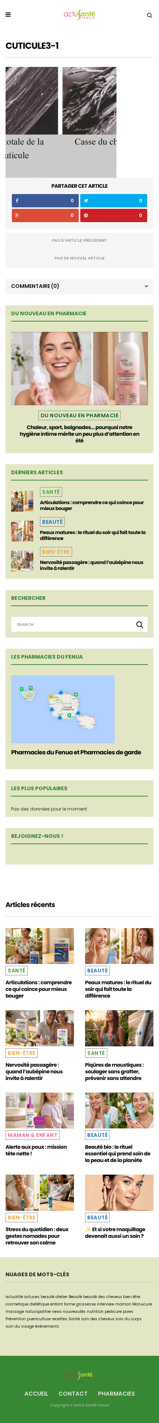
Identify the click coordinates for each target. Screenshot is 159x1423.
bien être (131, 1297)
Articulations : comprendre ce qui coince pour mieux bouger (92, 505)
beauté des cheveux (102, 1297)
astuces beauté (39, 1297)
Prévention (16, 1319)
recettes (59, 1319)
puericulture (39, 1319)
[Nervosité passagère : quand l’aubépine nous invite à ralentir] (22, 561)
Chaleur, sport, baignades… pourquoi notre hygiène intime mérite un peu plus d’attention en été (79, 434)
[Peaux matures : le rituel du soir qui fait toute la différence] (22, 531)
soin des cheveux (97, 1319)
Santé (51, 492)
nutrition (95, 1311)
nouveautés (74, 1311)
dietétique (39, 1304)
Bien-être (56, 552)
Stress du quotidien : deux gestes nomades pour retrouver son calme (37, 1236)
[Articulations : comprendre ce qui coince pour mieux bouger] (22, 501)
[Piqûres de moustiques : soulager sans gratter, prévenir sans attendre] (119, 1028)
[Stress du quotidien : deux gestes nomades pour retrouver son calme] (40, 1192)
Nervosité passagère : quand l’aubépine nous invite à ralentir (91, 565)
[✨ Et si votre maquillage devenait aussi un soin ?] (119, 1192)
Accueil (36, 1393)
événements (47, 1326)
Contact (73, 1393)
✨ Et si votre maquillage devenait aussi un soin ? (115, 1233)
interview (105, 1304)
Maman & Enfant (32, 1135)
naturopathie (38, 1311)
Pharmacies (116, 1393)
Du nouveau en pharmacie (80, 415)
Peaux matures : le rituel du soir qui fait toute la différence (93, 535)
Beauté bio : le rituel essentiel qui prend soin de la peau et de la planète (117, 1153)
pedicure (113, 1311)
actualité (14, 1297)
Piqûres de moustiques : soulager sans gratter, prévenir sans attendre (114, 1071)
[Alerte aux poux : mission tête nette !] (40, 1110)
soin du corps (128, 1319)
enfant (56, 1304)
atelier (61, 1297)
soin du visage (20, 1326)
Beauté (52, 522)
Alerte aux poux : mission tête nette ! (36, 1150)
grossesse (86, 1304)
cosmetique (17, 1304)
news (57, 1311)
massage (15, 1311)
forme (69, 1304)
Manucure (142, 1304)
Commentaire (35, 286)
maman (123, 1304)
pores (128, 1311)
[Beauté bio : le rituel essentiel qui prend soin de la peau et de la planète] (119, 1110)
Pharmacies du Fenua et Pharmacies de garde (76, 752)
